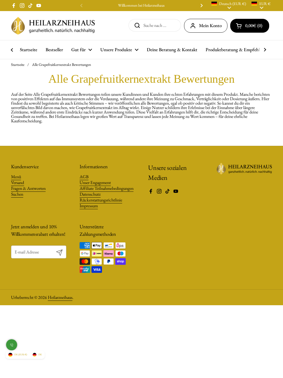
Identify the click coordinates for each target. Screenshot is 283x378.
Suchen (17, 194)
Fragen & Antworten (28, 188)
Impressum (89, 206)
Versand (17, 182)
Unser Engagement (95, 182)
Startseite (17, 64)
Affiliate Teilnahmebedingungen (106, 188)
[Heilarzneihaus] (53, 26)
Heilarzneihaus (60, 297)
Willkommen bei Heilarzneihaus (141, 5)
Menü (16, 177)
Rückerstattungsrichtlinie (101, 200)
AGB (84, 177)
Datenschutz (90, 194)
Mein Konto (210, 25)
